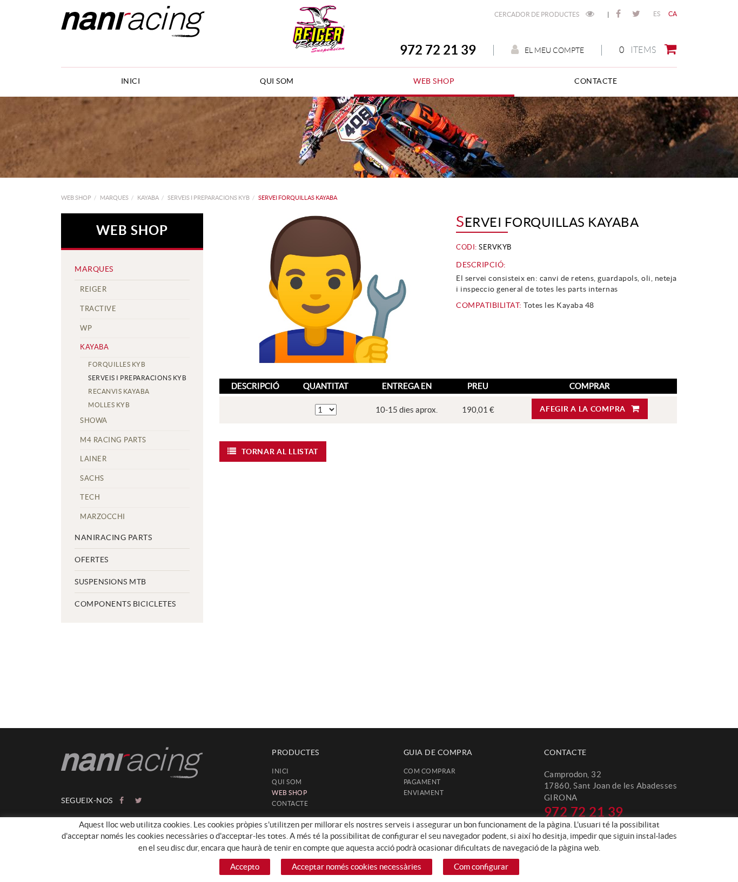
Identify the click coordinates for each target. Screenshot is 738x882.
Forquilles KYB (116, 364)
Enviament (424, 792)
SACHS (92, 478)
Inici (280, 771)
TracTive (98, 309)
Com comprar (430, 771)
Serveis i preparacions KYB (208, 197)
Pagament (422, 781)
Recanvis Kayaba (119, 391)
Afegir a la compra (583, 409)
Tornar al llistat (279, 451)
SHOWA (94, 420)
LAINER (93, 459)
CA (672, 13)
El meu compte (554, 50)
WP (86, 328)
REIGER (93, 289)
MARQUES (114, 197)
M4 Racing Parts (113, 440)
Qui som (287, 781)
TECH (90, 497)
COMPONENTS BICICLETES (125, 604)
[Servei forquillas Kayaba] (325, 290)
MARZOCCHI (102, 517)
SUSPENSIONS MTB (110, 581)
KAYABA (148, 197)
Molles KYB (109, 404)
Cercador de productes (537, 14)
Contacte (290, 803)
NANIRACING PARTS (113, 537)
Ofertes (92, 559)
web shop (76, 197)
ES (657, 13)
